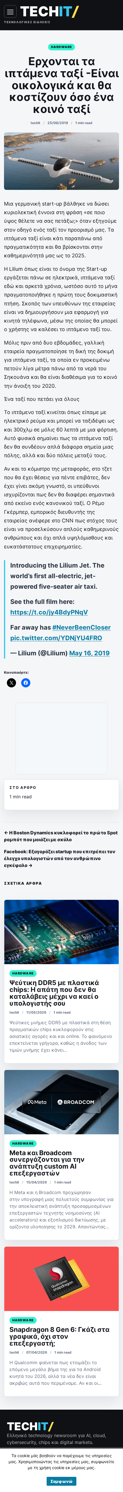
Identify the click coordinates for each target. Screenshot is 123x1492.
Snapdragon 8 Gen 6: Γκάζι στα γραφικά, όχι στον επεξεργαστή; (59, 1336)
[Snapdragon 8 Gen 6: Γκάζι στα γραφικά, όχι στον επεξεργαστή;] (61, 1279)
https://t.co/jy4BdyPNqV (49, 612)
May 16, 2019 (89, 653)
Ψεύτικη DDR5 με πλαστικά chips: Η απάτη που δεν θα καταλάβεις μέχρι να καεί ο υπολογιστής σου (54, 993)
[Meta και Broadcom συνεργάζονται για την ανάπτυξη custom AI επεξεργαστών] (61, 1102)
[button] (61, 1481)
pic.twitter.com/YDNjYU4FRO (56, 638)
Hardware (61, 47)
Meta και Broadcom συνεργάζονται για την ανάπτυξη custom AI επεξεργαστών (47, 1163)
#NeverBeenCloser (81, 627)
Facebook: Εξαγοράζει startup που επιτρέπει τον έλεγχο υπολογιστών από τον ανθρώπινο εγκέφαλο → (59, 858)
